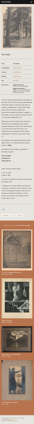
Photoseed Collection (23, 225)
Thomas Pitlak (17, 68)
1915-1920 (16, 80)
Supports (19, 215)
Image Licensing (12, 420)
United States (17, 72)
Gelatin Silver (17, 76)
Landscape (5, 215)
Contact (3, 420)
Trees (13, 215)
